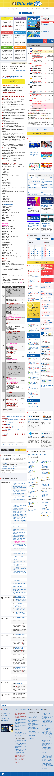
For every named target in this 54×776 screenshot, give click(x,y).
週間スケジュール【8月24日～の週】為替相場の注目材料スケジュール (33, 716)
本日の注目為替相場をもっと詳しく (40, 133)
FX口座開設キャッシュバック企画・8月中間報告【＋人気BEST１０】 (19, 576)
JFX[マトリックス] (33, 344)
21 (40, 253)
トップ (11, 444)
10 (31, 251)
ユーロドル (39, 73)
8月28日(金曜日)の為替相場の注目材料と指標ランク (20, 683)
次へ (23, 444)
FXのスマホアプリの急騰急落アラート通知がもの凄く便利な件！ (19, 509)
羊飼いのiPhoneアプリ (17, 410)
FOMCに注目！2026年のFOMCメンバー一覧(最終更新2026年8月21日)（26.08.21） (47, 728)
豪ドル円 (38, 51)
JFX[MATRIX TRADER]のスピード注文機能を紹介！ (19, 533)
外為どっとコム (5, 458)
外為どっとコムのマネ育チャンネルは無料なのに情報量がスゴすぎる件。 (19, 515)
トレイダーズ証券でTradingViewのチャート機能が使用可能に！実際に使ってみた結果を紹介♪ (19, 505)
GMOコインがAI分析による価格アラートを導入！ (19, 497)
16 (28, 253)
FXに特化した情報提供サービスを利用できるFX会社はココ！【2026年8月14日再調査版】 (19, 573)
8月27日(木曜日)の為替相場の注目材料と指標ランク (20, 668)
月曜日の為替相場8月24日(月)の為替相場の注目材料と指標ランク (33, 720)
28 (49, 255)
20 (37, 253)
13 (37, 251)
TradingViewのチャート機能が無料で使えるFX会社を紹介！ (19, 491)
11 (33, 251)
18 (33, 253)
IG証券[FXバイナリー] (45, 484)
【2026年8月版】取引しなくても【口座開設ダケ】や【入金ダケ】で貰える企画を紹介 (20, 605)
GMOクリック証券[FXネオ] (46, 349)
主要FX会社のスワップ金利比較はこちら (10, 468)
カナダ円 (38, 100)
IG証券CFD (43, 508)
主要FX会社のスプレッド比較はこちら (9, 466)
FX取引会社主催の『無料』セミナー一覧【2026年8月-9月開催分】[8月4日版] (19, 546)
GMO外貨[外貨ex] (33, 374)
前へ (4, 444)
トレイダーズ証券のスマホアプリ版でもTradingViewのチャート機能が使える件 (19, 522)
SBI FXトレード (31, 465)
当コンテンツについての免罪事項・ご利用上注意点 (37, 129)
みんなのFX (48, 304)
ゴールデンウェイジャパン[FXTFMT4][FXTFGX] (46, 286)
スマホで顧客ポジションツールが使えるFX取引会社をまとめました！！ (19, 518)
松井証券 (30, 393)
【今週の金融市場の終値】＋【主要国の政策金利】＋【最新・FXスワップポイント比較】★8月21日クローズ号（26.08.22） (47, 723)
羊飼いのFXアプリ (28, 12)
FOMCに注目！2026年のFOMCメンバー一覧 (19, 593)
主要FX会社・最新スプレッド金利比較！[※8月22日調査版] (20, 597)
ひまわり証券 (32, 403)
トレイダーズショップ (33, 509)
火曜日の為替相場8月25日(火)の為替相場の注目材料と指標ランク (33, 724)
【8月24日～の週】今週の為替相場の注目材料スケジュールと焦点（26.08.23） (47, 713)
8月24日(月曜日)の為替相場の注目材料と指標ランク (20, 618)
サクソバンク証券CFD (45, 509)
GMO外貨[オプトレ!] (45, 485)
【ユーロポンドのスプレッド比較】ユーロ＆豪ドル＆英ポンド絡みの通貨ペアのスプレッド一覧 (19, 589)
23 (28, 255)
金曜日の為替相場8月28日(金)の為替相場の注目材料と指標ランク (33, 737)
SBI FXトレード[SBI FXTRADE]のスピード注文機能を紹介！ (19, 565)
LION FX (30, 466)
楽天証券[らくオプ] (44, 487)
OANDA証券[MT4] (44, 466)
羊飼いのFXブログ (6, 709)
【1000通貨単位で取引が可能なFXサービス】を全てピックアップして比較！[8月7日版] (19, 558)
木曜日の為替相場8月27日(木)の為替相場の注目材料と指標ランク (33, 733)
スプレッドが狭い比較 (33, 187)
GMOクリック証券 (32, 461)
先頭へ (16, 444)
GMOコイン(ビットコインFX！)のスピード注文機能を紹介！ (19, 580)
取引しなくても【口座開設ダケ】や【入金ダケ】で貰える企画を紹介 (19, 586)
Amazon (30, 508)
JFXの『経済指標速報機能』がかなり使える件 (19, 562)
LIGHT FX (46, 306)
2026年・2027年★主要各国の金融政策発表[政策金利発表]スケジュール (19, 536)
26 (45, 255)
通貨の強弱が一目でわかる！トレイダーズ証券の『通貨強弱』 (19, 512)
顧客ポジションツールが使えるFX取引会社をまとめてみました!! (19, 539)
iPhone (14, 78)
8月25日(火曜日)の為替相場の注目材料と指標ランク (20, 635)
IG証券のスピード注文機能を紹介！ (19, 551)
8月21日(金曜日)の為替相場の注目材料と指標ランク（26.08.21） (47, 744)
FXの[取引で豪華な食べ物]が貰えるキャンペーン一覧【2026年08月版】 (19, 549)
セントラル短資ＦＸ (32, 482)
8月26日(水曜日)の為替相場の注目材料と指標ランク (20, 648)
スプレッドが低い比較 (33, 194)
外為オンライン (33, 382)
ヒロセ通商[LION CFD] (33, 391)
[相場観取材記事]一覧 (19, 733)
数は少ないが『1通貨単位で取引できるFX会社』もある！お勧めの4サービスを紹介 (19, 529)
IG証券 (30, 352)
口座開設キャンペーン (6, 713)
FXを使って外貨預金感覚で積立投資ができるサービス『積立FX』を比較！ (19, 501)
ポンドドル (39, 61)
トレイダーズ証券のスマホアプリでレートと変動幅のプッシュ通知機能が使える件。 (19, 568)
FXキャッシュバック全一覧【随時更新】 (7, 450)
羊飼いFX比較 (4, 715)
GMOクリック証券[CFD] (33, 388)
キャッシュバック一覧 (45, 516)
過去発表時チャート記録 (6, 718)
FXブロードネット (33, 379)
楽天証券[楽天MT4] (44, 467)
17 (31, 253)
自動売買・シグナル (8, 78)
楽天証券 (43, 503)
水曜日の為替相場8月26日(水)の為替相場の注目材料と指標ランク (33, 728)
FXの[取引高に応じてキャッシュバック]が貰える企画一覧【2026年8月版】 (19, 554)
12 (35, 251)
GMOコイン (31, 392)
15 (42, 251)
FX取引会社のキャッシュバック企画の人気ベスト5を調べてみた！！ (19, 525)
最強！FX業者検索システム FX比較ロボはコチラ (37, 454)
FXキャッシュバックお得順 (33, 406)
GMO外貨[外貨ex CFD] (33, 396)
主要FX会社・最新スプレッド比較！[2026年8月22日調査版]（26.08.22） (47, 717)
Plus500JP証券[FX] (47, 282)
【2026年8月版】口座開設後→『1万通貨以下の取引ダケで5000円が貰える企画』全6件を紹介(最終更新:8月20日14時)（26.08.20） (47, 750)
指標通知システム (5, 720)
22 (42, 253)
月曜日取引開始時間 (14, 76)
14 (40, 251)
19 (35, 253)
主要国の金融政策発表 (8, 204)
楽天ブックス (31, 510)
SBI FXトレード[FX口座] (33, 281)
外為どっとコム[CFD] (33, 286)
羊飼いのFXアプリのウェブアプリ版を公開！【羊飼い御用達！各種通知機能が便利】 (19, 487)
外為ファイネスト (32, 284)
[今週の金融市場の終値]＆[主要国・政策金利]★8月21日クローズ (20, 609)
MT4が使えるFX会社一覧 (46, 194)
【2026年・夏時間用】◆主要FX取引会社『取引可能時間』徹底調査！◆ (19, 494)
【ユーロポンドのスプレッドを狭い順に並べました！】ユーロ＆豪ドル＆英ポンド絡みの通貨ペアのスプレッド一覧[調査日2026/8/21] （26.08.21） (47, 734)
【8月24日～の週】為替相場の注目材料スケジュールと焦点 (20, 613)
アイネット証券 (31, 472)
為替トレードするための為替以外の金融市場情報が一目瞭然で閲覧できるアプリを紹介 (19, 483)
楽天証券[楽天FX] (5, 463)
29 (52, 255)
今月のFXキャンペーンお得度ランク (20, 450)
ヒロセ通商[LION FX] (33, 330)
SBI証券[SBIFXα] (32, 394)
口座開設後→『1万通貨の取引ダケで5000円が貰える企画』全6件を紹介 (19, 583)
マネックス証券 (44, 505)
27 (47, 255)
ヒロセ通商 (46, 315)
